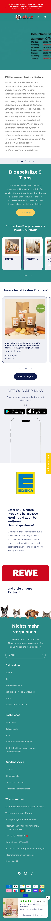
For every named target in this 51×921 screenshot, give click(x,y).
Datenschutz (11, 729)
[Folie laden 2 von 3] (25, 161)
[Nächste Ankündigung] (46, 7)
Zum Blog (25, 212)
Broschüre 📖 (11, 861)
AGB (7, 735)
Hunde (9, 259)
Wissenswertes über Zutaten (19, 813)
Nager (8, 698)
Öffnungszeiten (12, 776)
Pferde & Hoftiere (13, 686)
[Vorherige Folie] (17, 161)
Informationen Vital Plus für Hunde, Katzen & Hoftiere (22, 827)
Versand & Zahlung (14, 782)
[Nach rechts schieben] (32, 276)
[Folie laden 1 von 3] (22, 161)
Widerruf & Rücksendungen (18, 742)
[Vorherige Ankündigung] (5, 7)
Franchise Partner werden (17, 789)
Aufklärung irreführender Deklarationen (24, 807)
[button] (6, 17)
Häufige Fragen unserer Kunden (20, 820)
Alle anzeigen (25, 376)
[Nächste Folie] (34, 161)
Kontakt (9, 770)
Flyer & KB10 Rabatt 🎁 (16, 836)
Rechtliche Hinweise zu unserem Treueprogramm (20, 750)
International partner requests (20, 855)
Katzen (30, 259)
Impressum (10, 723)
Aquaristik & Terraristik (16, 705)
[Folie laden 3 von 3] (29, 161)
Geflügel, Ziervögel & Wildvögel (20, 692)
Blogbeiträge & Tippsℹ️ (16, 842)
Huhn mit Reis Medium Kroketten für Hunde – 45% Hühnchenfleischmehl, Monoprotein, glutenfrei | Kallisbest (22, 345)
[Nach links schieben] (19, 276)
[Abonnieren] (42, 655)
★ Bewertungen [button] (48, 463)
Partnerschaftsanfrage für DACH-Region (25, 849)
